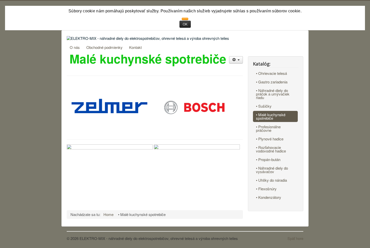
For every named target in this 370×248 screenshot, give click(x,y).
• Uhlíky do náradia (271, 180)
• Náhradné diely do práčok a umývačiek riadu (272, 94)
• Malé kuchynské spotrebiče (270, 116)
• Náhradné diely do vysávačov (272, 169)
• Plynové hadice (269, 138)
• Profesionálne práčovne (268, 128)
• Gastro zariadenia (271, 81)
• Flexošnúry (266, 188)
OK (185, 24)
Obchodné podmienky (104, 47)
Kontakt (135, 47)
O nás (75, 47)
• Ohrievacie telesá (271, 73)
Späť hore (295, 238)
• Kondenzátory (268, 197)
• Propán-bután (268, 159)
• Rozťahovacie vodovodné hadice (271, 149)
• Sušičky (264, 106)
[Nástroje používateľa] (236, 60)
